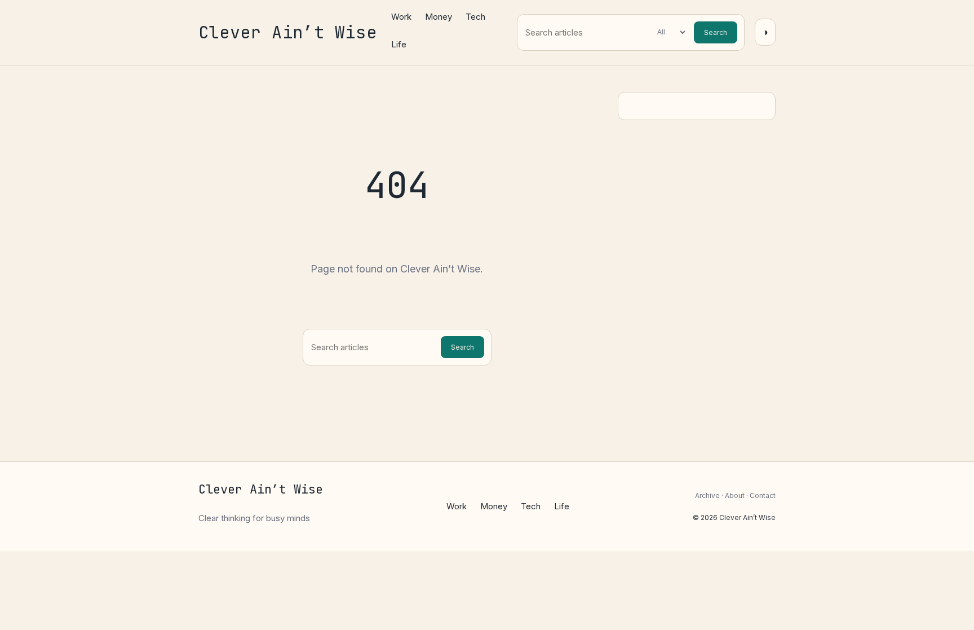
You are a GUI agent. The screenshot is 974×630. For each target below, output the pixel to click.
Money (438, 16)
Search (715, 32)
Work (401, 16)
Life (398, 44)
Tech (475, 16)
